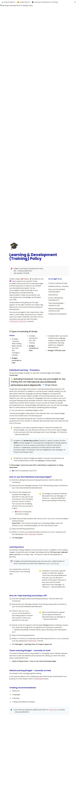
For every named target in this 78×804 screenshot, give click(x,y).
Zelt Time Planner (52, 563)
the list (52, 532)
